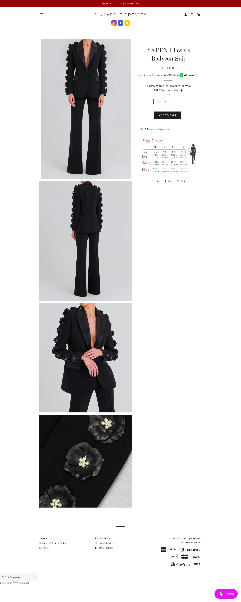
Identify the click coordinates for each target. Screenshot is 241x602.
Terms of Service (104, 543)
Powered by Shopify (191, 542)
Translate (24, 582)
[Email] (127, 23)
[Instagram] (114, 23)
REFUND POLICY (104, 547)
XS (157, 101)
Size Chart (44, 547)
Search (43, 538)
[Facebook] (120, 23)
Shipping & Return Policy (52, 543)
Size (168, 94)
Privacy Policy (102, 538)
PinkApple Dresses (120, 14)
